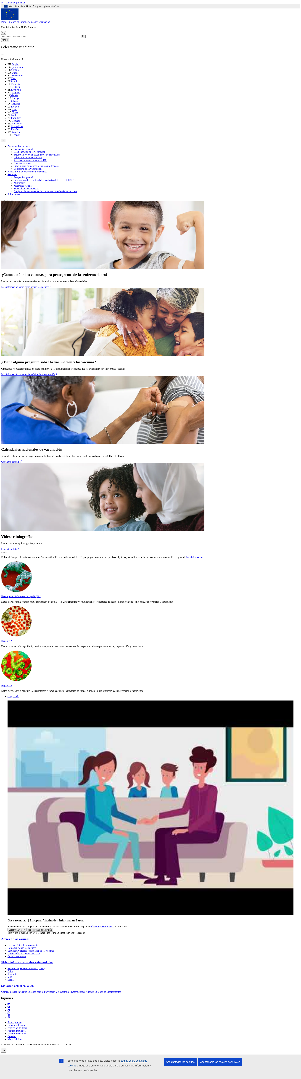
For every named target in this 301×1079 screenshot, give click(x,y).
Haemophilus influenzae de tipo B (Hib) (21, 596)
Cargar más (13, 696)
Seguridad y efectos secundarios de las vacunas (37, 154)
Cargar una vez (16, 930)
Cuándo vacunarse (23, 163)
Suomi (13, 81)
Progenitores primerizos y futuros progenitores (36, 166)
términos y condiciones (102, 926)
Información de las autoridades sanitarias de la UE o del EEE (44, 180)
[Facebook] (9, 1010)
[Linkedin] (9, 1004)
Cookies (12, 1036)
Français (15, 84)
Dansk (15, 72)
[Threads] (9, 1017)
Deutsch (16, 87)
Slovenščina (17, 126)
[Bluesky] (9, 1007)
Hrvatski (16, 135)
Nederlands (17, 75)
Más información (194, 557)
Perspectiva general (23, 149)
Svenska (15, 132)
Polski (14, 115)
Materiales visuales (23, 185)
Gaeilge (15, 98)
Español (15, 129)
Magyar (16, 92)
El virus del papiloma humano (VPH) (26, 968)
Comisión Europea (10, 991)
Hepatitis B (6, 685)
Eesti (13, 78)
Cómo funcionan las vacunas (28, 157)
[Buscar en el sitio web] (3, 33)
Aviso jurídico (14, 1022)
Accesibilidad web (17, 1033)
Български (17, 67)
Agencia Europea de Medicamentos (103, 991)
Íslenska (14, 95)
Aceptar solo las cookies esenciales (220, 1062)
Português (16, 118)
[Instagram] (9, 1013)
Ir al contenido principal (13, 2)
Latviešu (15, 103)
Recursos (12, 174)
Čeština (15, 70)
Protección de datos (17, 1028)
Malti (14, 109)
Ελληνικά (16, 89)
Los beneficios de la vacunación (29, 151)
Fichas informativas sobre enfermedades (27, 171)
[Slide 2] (5, 200)
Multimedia (19, 183)
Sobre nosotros (15, 194)
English (15, 64)
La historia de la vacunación (28, 168)
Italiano (14, 101)
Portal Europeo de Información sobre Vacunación (25, 22)
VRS (10, 977)
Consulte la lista (9, 549)
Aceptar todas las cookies (180, 1062)
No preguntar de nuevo (39, 930)
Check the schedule (11, 461)
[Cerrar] (2, 54)
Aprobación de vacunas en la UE (30, 160)
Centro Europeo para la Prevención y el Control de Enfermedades (52, 991)
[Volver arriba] (3, 1051)
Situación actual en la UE (26, 188)
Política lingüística (17, 1030)
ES (6, 40)
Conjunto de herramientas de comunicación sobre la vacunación (45, 191)
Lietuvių (15, 106)
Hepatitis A (6, 641)
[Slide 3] (9, 200)
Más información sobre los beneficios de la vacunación (28, 374)
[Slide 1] (2, 200)
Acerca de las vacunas (18, 146)
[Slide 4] (12, 200)
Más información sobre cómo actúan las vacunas (25, 287)
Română (16, 120)
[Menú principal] (3, 140)
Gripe (10, 971)
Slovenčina (16, 123)
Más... (11, 979)
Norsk (15, 112)
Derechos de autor (17, 1025)
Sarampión (13, 974)
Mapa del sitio (14, 1039)
